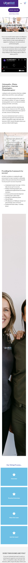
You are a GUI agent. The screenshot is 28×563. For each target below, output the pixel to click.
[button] (21, 3)
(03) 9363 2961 (14, 14)
